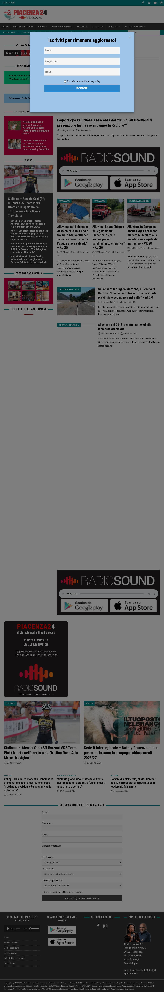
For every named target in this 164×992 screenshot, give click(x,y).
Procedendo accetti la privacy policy (83, 81)
